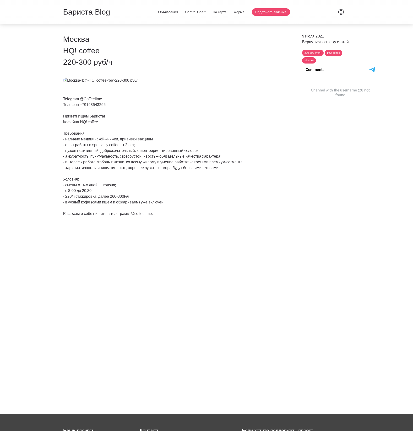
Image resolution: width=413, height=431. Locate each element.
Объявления (168, 12)
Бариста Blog (86, 12)
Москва (309, 60)
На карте (220, 12)
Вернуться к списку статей (325, 42)
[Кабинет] (341, 12)
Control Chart (195, 12)
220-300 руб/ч (312, 52)
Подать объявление (271, 12)
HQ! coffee (333, 52)
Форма (239, 12)
